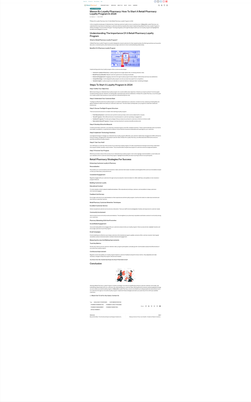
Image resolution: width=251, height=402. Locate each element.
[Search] (159, 5)
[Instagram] (163, 1)
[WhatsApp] (154, 306)
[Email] (157, 306)
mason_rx (93, 16)
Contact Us (90, 1)
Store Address (96, 1)
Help (101, 1)
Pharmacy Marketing (112, 307)
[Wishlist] (164, 5)
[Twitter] (158, 1)
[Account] (161, 5)
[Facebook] (155, 1)
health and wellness (113, 189)
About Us (85, 1)
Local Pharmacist (95, 8)
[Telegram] (160, 306)
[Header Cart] (167, 5)
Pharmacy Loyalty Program (113, 304)
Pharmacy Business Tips (97, 304)
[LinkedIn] (161, 1)
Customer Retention (115, 302)
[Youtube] (166, 1)
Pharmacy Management (97, 307)
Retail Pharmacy (95, 309)
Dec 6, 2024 (100, 16)
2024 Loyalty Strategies (100, 302)
